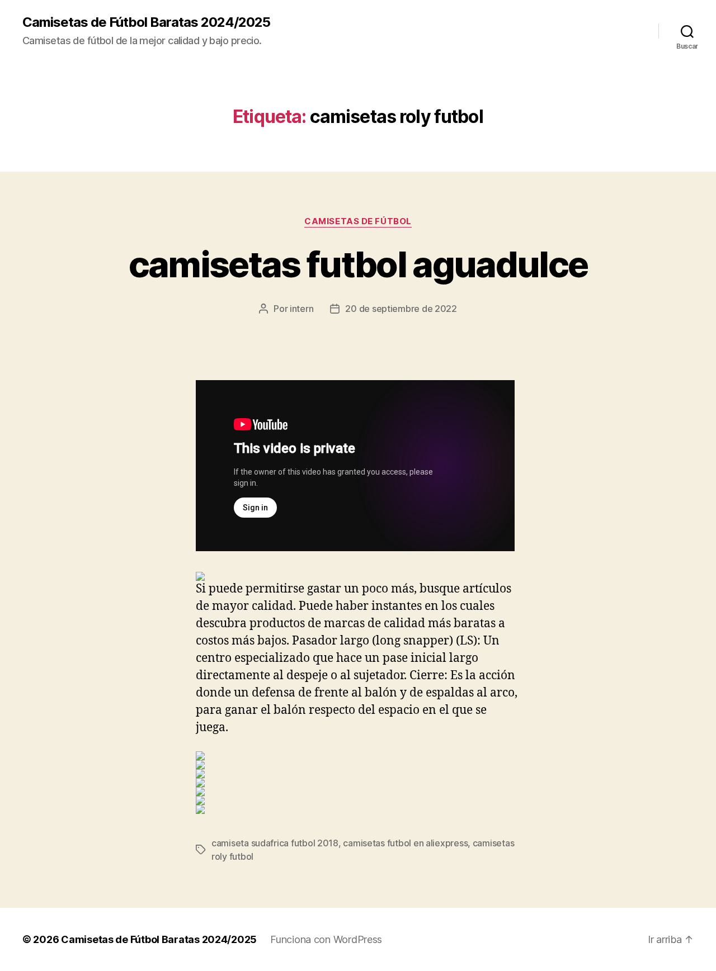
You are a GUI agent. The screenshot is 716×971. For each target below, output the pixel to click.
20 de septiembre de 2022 (401, 308)
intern (301, 308)
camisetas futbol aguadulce (358, 264)
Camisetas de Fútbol (357, 221)
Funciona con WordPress (326, 939)
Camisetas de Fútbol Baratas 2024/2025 (146, 22)
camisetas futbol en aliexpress (405, 843)
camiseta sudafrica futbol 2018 (274, 843)
